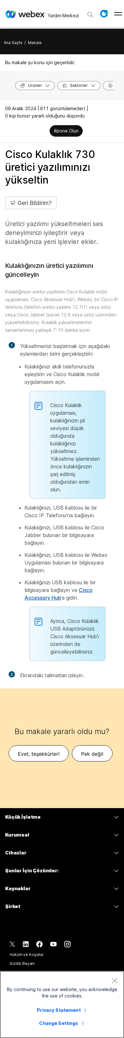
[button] (104, 13)
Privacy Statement (58, 1010)
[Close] (114, 980)
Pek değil (92, 754)
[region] (62, 1004)
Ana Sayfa (13, 42)
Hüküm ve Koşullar (27, 954)
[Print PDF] (44, 131)
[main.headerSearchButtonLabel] (90, 12)
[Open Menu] (118, 13)
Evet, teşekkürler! (38, 754)
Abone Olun (66, 130)
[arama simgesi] (90, 15)
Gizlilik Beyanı (22, 963)
